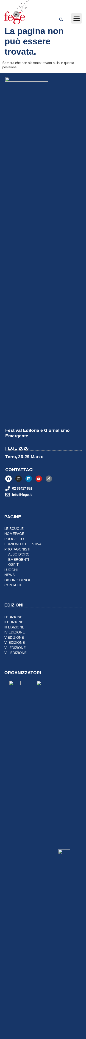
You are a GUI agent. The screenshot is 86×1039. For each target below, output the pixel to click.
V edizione (14, 637)
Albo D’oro (19, 554)
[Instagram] (18, 478)
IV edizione (14, 632)
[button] (76, 18)
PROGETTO (14, 539)
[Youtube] (39, 478)
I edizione (13, 617)
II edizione (13, 622)
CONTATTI (12, 585)
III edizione (14, 627)
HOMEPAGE (14, 534)
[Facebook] (8, 478)
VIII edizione (15, 653)
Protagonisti (17, 549)
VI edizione (14, 642)
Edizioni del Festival (23, 544)
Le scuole (14, 529)
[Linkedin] (28, 478)
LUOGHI (11, 570)
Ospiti (13, 564)
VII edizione (15, 648)
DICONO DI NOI (17, 580)
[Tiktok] (49, 478)
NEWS (9, 575)
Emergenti (18, 559)
